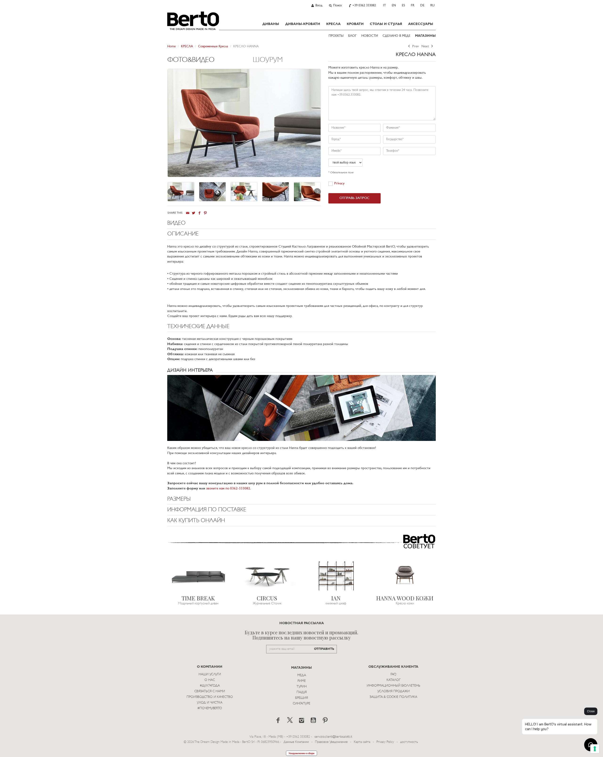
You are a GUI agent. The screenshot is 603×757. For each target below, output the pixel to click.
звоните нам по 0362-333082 (228, 488)
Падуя (302, 692)
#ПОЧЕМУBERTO (209, 708)
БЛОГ (352, 36)
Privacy (339, 183)
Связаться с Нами (209, 691)
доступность (409, 742)
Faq (393, 674)
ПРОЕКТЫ (336, 36)
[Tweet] (193, 213)
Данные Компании (296, 742)
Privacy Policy (385, 742)
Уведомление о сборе (301, 753)
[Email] (187, 213)
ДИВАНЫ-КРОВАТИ (302, 24)
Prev (415, 46)
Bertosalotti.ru (193, 20)
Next (425, 46)
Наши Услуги (210, 674)
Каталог (393, 680)
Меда (301, 675)
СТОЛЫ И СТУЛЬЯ (386, 24)
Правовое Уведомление (331, 742)
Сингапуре (301, 703)
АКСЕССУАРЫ (420, 24)
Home (171, 46)
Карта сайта (362, 742)
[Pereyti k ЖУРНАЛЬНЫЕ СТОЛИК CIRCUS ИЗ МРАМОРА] (267, 575)
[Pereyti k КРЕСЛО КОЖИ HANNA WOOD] (405, 575)
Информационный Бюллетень (393, 686)
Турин (302, 686)
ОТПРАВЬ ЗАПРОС (354, 198)
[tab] (210, 62)
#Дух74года (210, 686)
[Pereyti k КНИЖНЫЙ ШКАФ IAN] (336, 575)
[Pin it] (205, 213)
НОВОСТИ (369, 36)
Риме (301, 681)
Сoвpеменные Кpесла (213, 46)
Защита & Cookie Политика (393, 697)
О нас (209, 680)
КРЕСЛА (333, 24)
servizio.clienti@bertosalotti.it (333, 737)
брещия (301, 698)
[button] (301, 224)
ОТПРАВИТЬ (324, 649)
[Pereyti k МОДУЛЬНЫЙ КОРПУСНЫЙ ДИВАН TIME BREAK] (198, 575)
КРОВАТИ (355, 24)
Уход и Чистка (209, 702)
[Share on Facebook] (199, 213)
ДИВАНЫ (270, 24)
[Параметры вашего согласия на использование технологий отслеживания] (594, 748)
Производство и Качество (210, 697)
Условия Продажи (393, 691)
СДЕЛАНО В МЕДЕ (396, 36)
